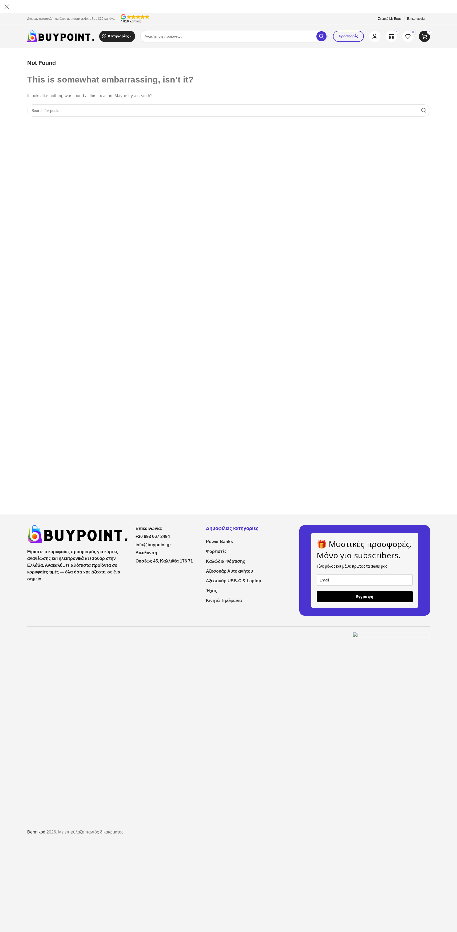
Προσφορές (348, 36)
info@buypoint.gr (153, 544)
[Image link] (77, 533)
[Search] (321, 36)
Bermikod (36, 832)
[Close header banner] (6, 6)
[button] (247, 18)
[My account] (375, 36)
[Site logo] (60, 36)
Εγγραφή (364, 596)
